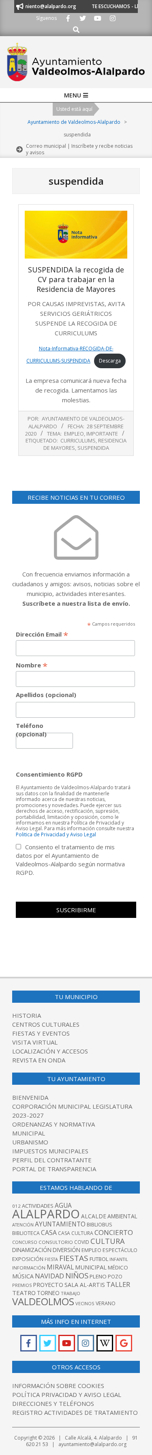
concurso (24, 1242)
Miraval (60, 1267)
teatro (24, 1293)
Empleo (74, 433)
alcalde (93, 1216)
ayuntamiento (60, 1224)
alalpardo (46, 1214)
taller (118, 1284)
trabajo (70, 1293)
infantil (118, 1259)
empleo (91, 1250)
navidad (49, 1275)
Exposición (27, 1259)
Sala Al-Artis (84, 1285)
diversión (66, 1250)
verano (106, 1303)
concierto (113, 1232)
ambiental (122, 1216)
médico (118, 1267)
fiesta (51, 1259)
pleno (98, 1276)
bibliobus (99, 1224)
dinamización (31, 1250)
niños (76, 1275)
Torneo (48, 1293)
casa (49, 1232)
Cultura (107, 1241)
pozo (115, 1276)
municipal (91, 1267)
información (28, 1268)
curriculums (78, 440)
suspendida (93, 447)
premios (22, 1285)
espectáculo (120, 1250)
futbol (99, 1259)
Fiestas (73, 1258)
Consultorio (56, 1242)
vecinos (84, 1303)
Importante (102, 433)
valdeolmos (43, 1301)
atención (23, 1225)
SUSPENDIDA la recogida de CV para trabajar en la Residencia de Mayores (76, 279)
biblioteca (26, 1233)
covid (81, 1242)
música (23, 1276)
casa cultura (75, 1233)
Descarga (110, 360)
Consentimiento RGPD (49, 774)
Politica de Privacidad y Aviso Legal (56, 834)
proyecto (48, 1285)
